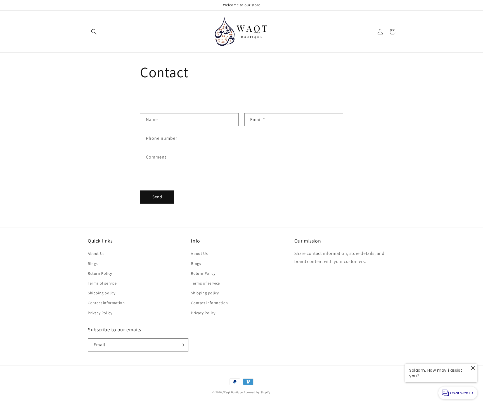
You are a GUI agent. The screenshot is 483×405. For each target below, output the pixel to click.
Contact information (106, 302)
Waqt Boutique (233, 392)
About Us (96, 253)
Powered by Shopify (257, 392)
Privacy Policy (100, 312)
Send (157, 196)
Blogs (93, 263)
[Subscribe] (182, 345)
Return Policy (100, 273)
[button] (94, 31)
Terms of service (102, 283)
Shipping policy (101, 292)
